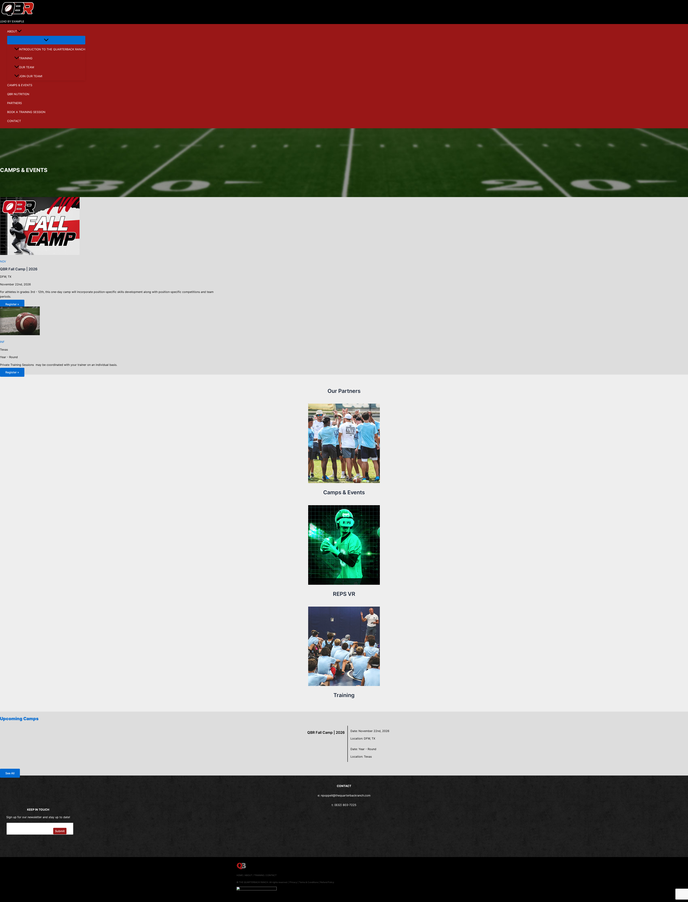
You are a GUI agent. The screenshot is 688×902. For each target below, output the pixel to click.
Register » (12, 304)
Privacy (293, 882)
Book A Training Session (26, 112)
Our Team (26, 67)
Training (25, 58)
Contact (14, 121)
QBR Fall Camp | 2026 (18, 269)
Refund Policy (327, 882)
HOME (239, 875)
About (12, 31)
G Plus (38, 843)
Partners (14, 103)
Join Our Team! (30, 76)
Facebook (12, 843)
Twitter (25, 843)
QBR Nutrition (18, 94)
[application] (19, 31)
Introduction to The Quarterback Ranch (52, 49)
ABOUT (248, 875)
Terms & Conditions (308, 882)
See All (10, 773)
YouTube (52, 843)
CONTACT (271, 875)
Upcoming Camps (19, 718)
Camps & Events (19, 85)
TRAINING (259, 875)
